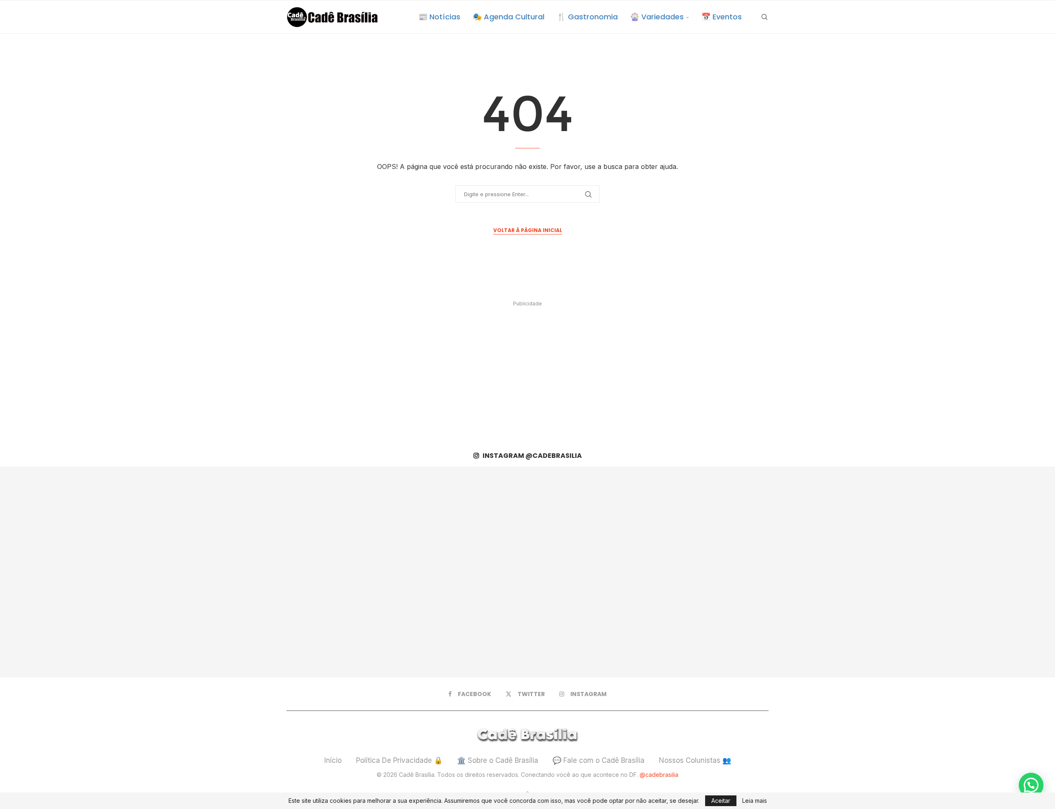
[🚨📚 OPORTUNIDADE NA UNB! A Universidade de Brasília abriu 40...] (527, 572)
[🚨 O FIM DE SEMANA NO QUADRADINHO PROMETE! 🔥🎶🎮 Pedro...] (738, 572)
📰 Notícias (439, 17)
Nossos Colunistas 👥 (695, 760)
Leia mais (754, 801)
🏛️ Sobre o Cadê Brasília (497, 760)
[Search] (764, 16)
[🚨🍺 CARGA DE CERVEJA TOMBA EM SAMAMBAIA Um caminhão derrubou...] (105, 572)
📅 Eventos (721, 17)
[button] (1031, 785)
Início (333, 760)
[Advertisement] (527, 367)
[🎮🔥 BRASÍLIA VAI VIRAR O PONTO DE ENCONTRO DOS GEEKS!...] (949, 572)
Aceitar (720, 800)
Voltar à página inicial (527, 230)
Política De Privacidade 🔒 (399, 760)
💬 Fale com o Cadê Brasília (599, 760)
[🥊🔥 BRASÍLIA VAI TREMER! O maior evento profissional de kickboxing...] (316, 572)
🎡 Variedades (657, 17)
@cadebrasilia (659, 774)
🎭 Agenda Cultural (508, 17)
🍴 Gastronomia (587, 17)
